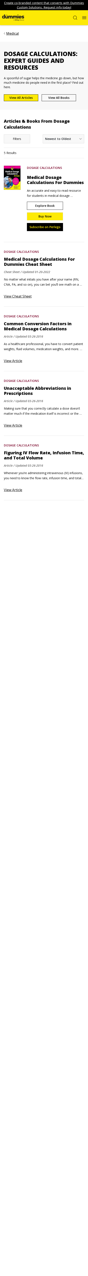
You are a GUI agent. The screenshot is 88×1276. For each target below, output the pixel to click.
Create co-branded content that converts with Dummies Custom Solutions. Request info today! (44, 5)
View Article (13, 360)
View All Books (58, 98)
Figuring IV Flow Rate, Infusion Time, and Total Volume (44, 455)
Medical (12, 33)
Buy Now (44, 216)
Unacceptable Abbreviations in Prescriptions (37, 391)
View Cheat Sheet (18, 296)
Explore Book (45, 206)
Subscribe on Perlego (44, 227)
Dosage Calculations (44, 168)
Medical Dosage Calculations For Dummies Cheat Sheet (39, 262)
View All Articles (21, 98)
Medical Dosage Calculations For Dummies (55, 180)
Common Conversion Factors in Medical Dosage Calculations (38, 326)
